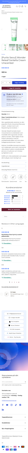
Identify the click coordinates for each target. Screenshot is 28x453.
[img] (5, 232)
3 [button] (14, 282)
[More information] (22, 94)
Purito (3, 54)
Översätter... (8, 243)
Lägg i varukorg (19, 82)
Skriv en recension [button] (14, 209)
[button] (21, 6)
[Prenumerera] (24, 381)
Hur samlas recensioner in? (10, 287)
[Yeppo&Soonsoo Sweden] (14, 357)
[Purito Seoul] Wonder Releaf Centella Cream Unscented (12, 13)
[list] (14, 29)
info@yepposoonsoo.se (9, 400)
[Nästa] (26, 29)
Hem (3, 10)
